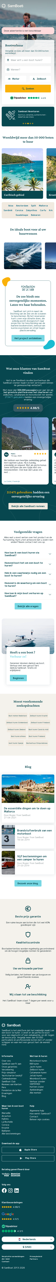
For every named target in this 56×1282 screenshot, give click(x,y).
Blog (4, 1096)
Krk (51, 210)
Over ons (6, 1061)
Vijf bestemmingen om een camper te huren (32, 857)
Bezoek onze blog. (28, 883)
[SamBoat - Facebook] (4, 1190)
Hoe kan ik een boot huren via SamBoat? (22, 554)
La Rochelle (7, 1122)
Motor (15, 78)
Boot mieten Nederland (18, 715)
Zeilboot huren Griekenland (17, 722)
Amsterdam (22, 205)
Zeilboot (41, 78)
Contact (34, 1116)
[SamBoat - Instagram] (10, 1190)
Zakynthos (31, 210)
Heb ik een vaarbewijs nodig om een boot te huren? (25, 574)
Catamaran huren (38, 1072)
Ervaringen (7, 1093)
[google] (8, 1214)
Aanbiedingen (36, 1090)
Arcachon (6, 1116)
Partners (34, 1259)
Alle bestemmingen (11, 1133)
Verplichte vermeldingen (13, 1256)
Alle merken (35, 1092)
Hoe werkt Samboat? (40, 1113)
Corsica (19, 210)
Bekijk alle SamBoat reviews (28, 506)
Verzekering (8, 1069)
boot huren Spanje (16, 743)
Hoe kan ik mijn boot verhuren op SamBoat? (24, 594)
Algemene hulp (37, 1110)
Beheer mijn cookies (40, 1119)
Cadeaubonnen (9, 1078)
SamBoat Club (9, 1081)
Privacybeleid (36, 1256)
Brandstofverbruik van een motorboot (34, 831)
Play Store (30, 1158)
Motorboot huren (38, 1061)
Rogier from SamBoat (20, 815)
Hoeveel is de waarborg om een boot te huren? (26, 584)
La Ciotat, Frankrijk (12, 481)
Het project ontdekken (28, 338)
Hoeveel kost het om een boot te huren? (24, 564)
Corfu (43, 210)
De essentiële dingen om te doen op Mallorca (27, 809)
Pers (4, 1087)
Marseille (6, 1113)
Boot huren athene (18, 736)
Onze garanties (9, 1067)
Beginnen (18, 678)
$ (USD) (27, 1246)
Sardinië (8, 210)
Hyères (5, 1119)
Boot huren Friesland (37, 736)
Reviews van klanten (12, 1084)
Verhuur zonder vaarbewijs (37, 1082)
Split (33, 205)
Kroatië (5, 1128)
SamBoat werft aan (11, 1064)
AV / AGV (6, 1259)
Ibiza (10, 205)
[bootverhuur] (12, 5)
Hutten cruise (37, 1087)
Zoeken (29, 88)
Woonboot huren (38, 1078)
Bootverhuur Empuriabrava (36, 743)
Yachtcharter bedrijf (12, 1075)
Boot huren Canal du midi (38, 729)
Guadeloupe (22, 215)
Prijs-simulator (9, 1072)
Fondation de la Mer (11, 1090)
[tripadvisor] (10, 1226)
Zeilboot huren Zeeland (16, 729)
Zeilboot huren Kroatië (38, 715)
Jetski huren (36, 1075)
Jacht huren (35, 1067)
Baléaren (6, 1131)
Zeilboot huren (37, 1069)
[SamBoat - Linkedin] (16, 1190)
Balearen (35, 215)
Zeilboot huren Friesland (40, 722)
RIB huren (34, 1064)
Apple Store (30, 1149)
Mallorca (43, 205)
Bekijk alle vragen (28, 606)
